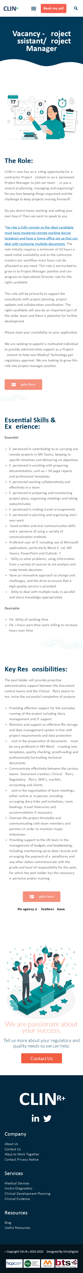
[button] (34, 8)
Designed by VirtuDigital (62, 1252)
